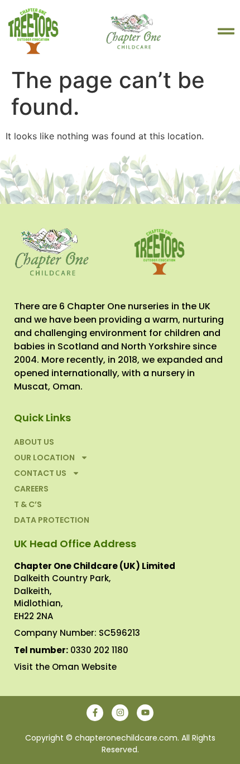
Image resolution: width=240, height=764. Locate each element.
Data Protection (51, 519)
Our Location (44, 457)
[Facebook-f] (95, 712)
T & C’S (28, 504)
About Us (34, 441)
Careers (31, 488)
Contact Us (40, 473)
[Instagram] (120, 712)
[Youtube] (145, 712)
